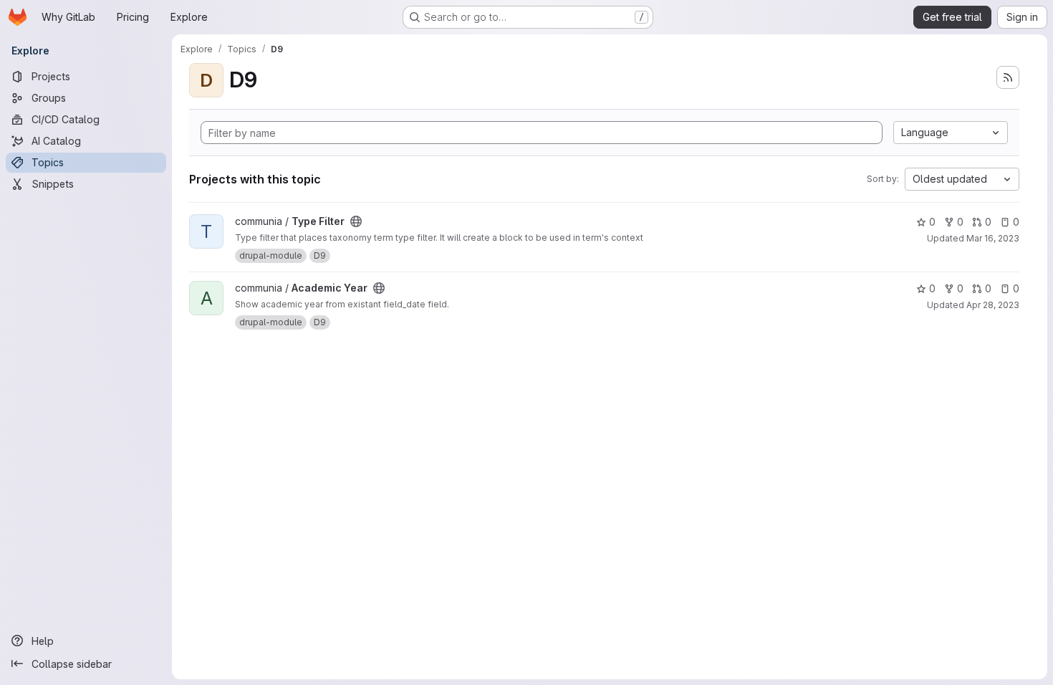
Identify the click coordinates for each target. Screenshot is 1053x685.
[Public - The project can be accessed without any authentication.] (356, 221)
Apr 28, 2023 (992, 305)
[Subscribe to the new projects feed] (1007, 77)
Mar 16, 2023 (992, 238)
